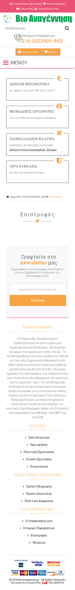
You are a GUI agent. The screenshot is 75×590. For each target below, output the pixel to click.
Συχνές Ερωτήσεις (48, 8)
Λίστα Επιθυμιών (55, 3)
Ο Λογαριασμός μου (39, 521)
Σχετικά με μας (39, 437)
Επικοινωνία (25, 8)
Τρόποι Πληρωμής (39, 486)
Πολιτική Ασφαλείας (39, 501)
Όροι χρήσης (39, 445)
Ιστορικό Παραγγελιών (39, 528)
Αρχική (37, 3)
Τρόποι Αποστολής (39, 494)
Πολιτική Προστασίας (39, 452)
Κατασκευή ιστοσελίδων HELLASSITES (37, 582)
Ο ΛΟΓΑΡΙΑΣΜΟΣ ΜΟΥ (33, 196)
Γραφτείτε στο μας (38, 259)
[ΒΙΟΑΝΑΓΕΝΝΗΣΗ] (37, 21)
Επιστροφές (55, 196)
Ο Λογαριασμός (20, 3)
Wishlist (39, 543)
